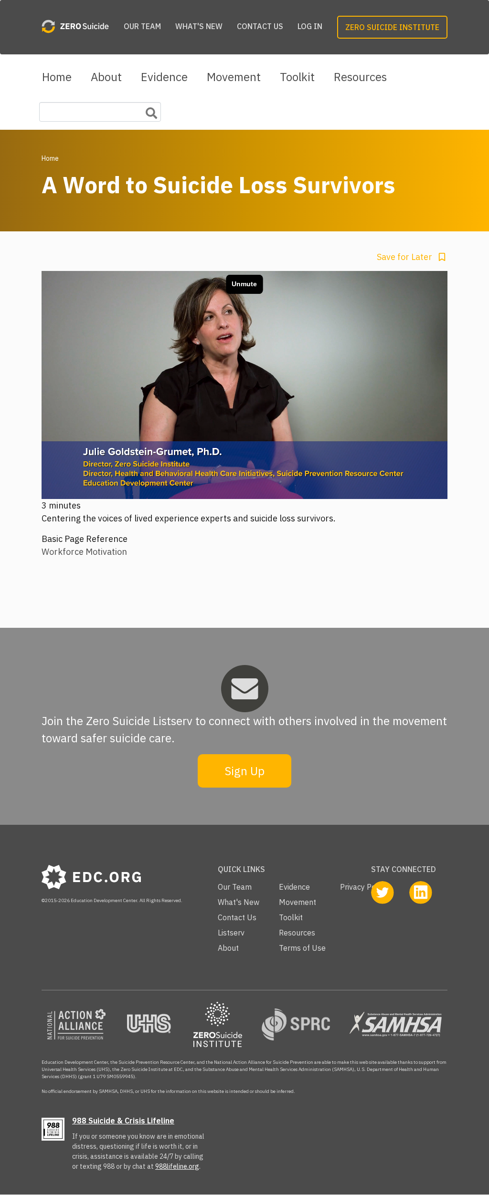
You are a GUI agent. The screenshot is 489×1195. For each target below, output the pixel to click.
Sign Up (244, 771)
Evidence (164, 76)
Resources (360, 76)
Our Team (142, 26)
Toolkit (297, 76)
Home (57, 76)
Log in (310, 26)
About (106, 76)
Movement (234, 76)
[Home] (75, 27)
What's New (199, 26)
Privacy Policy (363, 887)
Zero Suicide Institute (392, 27)
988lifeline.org (177, 1166)
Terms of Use (302, 948)
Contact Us (260, 26)
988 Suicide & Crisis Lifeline (123, 1120)
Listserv (231, 932)
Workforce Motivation (84, 551)
